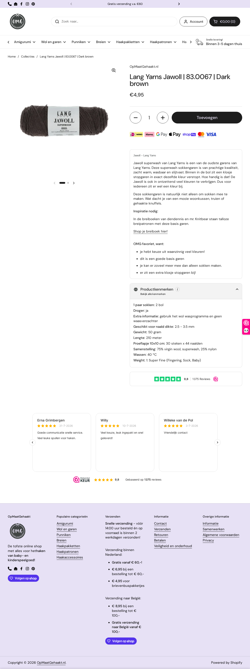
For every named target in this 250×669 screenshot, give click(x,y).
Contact (160, 523)
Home (12, 57)
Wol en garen (67, 529)
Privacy (208, 540)
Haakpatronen (68, 551)
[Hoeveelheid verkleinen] (135, 117)
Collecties (27, 57)
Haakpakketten (68, 546)
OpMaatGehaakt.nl (51, 662)
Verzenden (162, 529)
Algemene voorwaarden (221, 535)
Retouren (161, 535)
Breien (61, 540)
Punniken (64, 535)
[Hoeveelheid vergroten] (163, 117)
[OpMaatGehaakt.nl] (17, 21)
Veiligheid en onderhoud (173, 546)
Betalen (160, 540)
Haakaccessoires (70, 557)
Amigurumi (65, 523)
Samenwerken (213, 529)
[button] (224, 21)
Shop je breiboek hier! (150, 231)
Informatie (211, 523)
